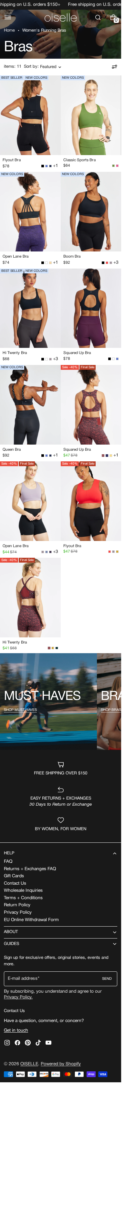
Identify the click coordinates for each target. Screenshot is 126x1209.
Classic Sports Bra (79, 160)
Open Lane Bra (15, 256)
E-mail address (22, 979)
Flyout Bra (12, 160)
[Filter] (114, 67)
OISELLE (29, 1064)
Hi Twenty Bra (15, 353)
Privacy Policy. (18, 997)
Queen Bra (12, 449)
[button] (8, 17)
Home (9, 31)
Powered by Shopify (61, 1064)
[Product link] (30, 123)
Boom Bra (71, 256)
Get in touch (16, 1030)
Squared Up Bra (77, 353)
